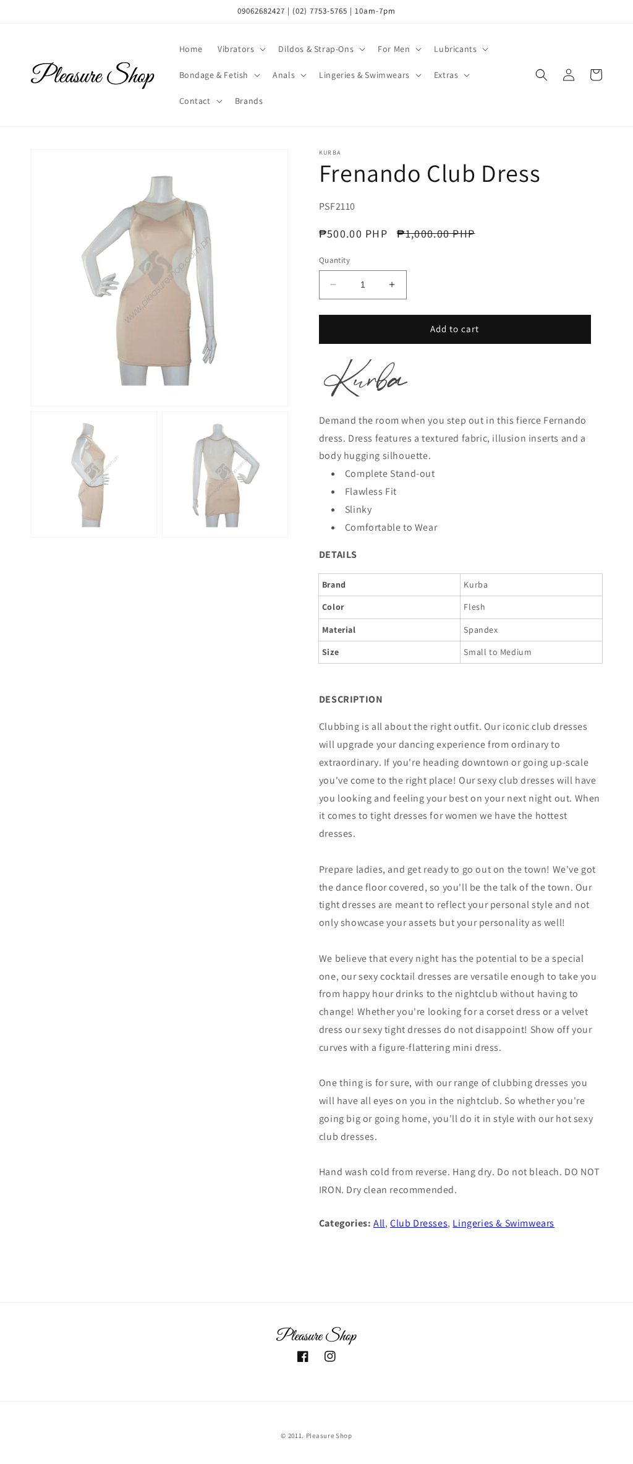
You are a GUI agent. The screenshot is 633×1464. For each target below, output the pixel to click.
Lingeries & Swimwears (503, 1223)
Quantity (334, 260)
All (379, 1223)
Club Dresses (419, 1223)
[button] (240, 49)
